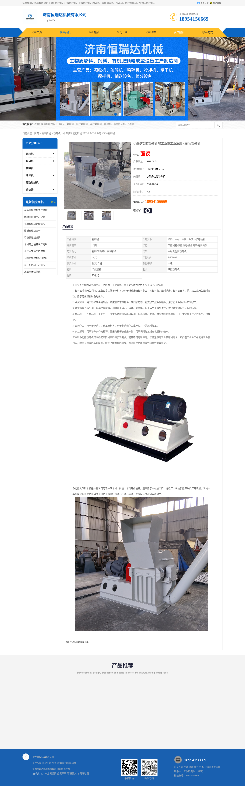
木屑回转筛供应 (32, 272)
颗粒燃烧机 (32, 182)
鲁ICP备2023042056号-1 (66, 763)
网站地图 (84, 773)
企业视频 (93, 32)
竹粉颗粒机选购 (32, 237)
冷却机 (30, 175)
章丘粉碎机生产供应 (34, 265)
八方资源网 (50, 773)
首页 (36, 133)
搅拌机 (30, 168)
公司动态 (150, 32)
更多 (53, 202)
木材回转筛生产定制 (34, 217)
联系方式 (207, 32)
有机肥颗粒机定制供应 (36, 258)
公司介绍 (122, 32)
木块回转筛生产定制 (34, 251)
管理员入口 (73, 773)
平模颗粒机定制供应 (34, 224)
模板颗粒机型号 (32, 231)
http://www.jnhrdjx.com (77, 642)
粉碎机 (57, 133)
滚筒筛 (30, 189)
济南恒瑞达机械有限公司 (44, 769)
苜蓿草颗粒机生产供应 (36, 210)
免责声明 (61, 773)
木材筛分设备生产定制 (36, 244)
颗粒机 (30, 154)
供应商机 (65, 32)
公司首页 (36, 32)
